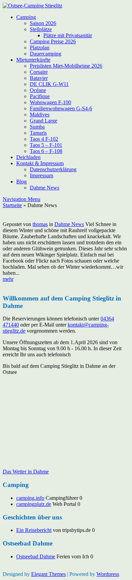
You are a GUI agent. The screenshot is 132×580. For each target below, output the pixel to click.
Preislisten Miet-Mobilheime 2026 (66, 66)
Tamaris (38, 133)
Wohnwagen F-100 (50, 102)
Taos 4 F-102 (44, 139)
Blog (21, 181)
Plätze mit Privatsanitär (67, 35)
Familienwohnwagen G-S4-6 (61, 108)
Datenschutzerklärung (53, 169)
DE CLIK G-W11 (49, 84)
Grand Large (43, 121)
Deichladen (28, 157)
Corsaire (39, 72)
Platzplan (39, 47)
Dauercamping (45, 54)
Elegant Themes (48, 574)
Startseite (12, 205)
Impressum (41, 175)
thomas (40, 224)
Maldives (39, 114)
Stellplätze (41, 29)
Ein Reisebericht (33, 530)
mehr (8, 279)
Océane (38, 90)
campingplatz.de (33, 504)
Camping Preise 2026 (53, 41)
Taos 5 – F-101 (46, 145)
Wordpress (107, 574)
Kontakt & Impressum (40, 163)
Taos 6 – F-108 (46, 151)
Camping (26, 17)
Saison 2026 (43, 23)
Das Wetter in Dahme (26, 471)
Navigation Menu (21, 199)
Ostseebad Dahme (35, 556)
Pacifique (40, 96)
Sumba (37, 127)
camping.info (30, 498)
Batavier (39, 78)
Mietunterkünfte (33, 60)
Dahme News (44, 188)
